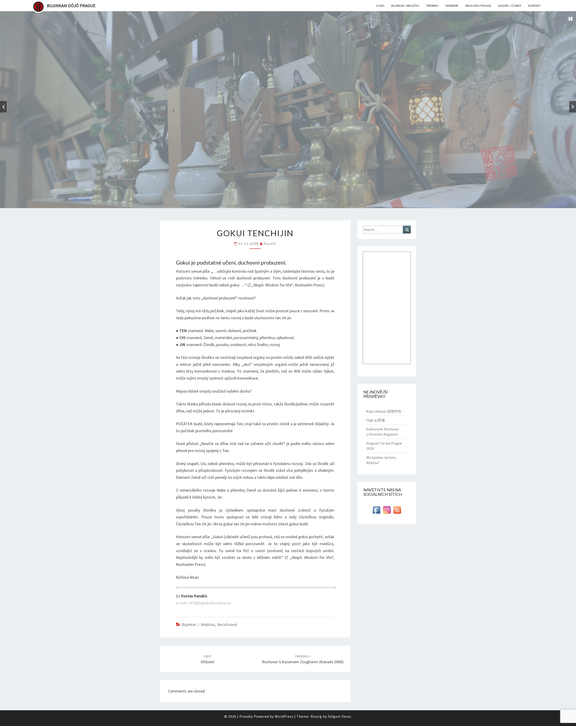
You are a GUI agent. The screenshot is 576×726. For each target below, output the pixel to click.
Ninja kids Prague (478, 6)
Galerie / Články (509, 6)
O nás (380, 6)
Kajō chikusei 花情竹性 (383, 411)
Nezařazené (227, 624)
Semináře (452, 6)
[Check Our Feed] (397, 511)
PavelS (270, 243)
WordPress (284, 716)
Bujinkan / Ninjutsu (405, 6)
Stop (571, 19)
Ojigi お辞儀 (375, 420)
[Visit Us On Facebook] (376, 511)
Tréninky (432, 6)
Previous (3, 106)
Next (572, 106)
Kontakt (534, 6)
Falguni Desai (339, 716)
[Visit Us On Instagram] (387, 511)
